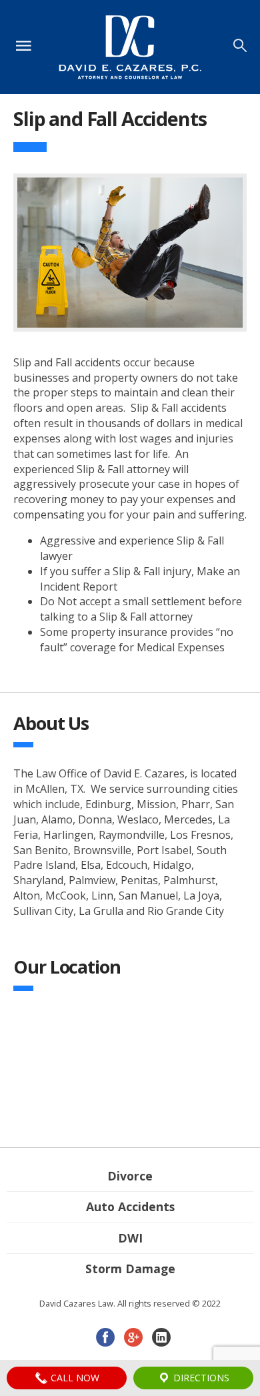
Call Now (73, 1377)
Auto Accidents (130, 1206)
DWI (130, 1238)
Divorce (130, 1176)
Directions (200, 1377)
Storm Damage (130, 1269)
